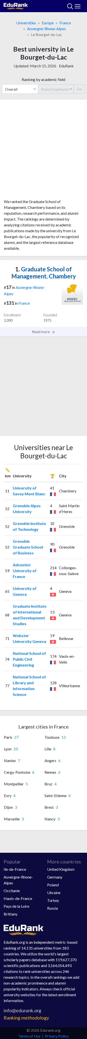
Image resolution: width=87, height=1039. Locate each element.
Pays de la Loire (16, 906)
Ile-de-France (15, 869)
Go (79, 89)
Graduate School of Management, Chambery (43, 273)
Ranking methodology (26, 1018)
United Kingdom (60, 869)
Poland (53, 884)
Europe (48, 22)
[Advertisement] (43, 151)
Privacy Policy (57, 1036)
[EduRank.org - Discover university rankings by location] (16, 5)
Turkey (53, 900)
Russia (52, 908)
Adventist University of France (24, 570)
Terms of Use (29, 1036)
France (65, 22)
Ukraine (53, 892)
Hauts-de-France (18, 898)
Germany (54, 877)
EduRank (66, 65)
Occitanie (12, 890)
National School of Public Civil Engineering (29, 659)
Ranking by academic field (43, 79)
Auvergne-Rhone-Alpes (46, 28)
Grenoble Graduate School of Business (28, 547)
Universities (26, 22)
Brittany (10, 914)
